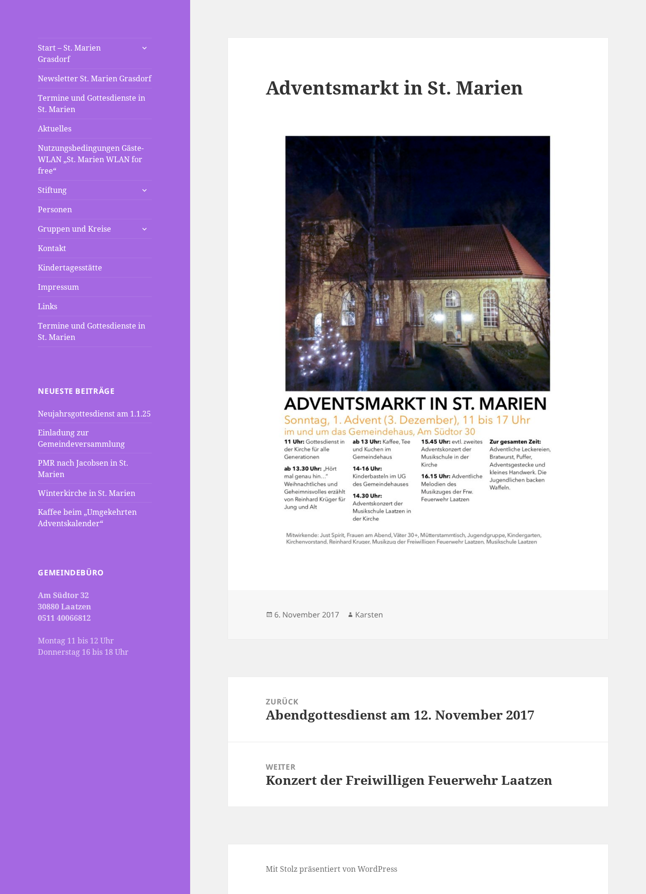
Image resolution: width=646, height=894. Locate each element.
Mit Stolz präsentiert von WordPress (331, 869)
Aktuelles (54, 128)
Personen (55, 209)
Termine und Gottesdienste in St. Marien (91, 103)
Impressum (58, 287)
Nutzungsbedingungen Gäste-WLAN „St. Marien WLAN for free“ (91, 159)
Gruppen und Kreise (74, 229)
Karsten (369, 614)
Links (47, 306)
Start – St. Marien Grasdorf (69, 53)
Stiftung (52, 190)
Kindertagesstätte (70, 267)
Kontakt (52, 248)
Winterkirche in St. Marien (86, 493)
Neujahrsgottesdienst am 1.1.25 (94, 413)
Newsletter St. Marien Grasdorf (94, 78)
